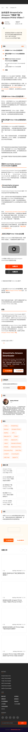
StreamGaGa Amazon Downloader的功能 (15, 64)
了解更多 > (12, 366)
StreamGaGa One (6, 675)
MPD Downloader (6, 683)
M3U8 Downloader (6, 685)
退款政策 (16, 701)
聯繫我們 (3, 699)
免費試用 (15, 266)
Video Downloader (6, 680)
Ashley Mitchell (7, 23)
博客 (7, 7)
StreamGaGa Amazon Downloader (15, 211)
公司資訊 (3, 703)
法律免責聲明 (4, 706)
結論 (6, 70)
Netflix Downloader (6, 688)
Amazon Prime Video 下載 (9, 332)
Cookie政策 (17, 703)
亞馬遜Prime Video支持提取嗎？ (14, 50)
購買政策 (16, 699)
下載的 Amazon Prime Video (13, 290)
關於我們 (3, 696)
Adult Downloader (6, 678)
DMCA (3, 709)
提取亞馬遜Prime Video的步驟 (13, 66)
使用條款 (16, 696)
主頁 (2, 7)
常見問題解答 (4, 701)
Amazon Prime (14, 7)
